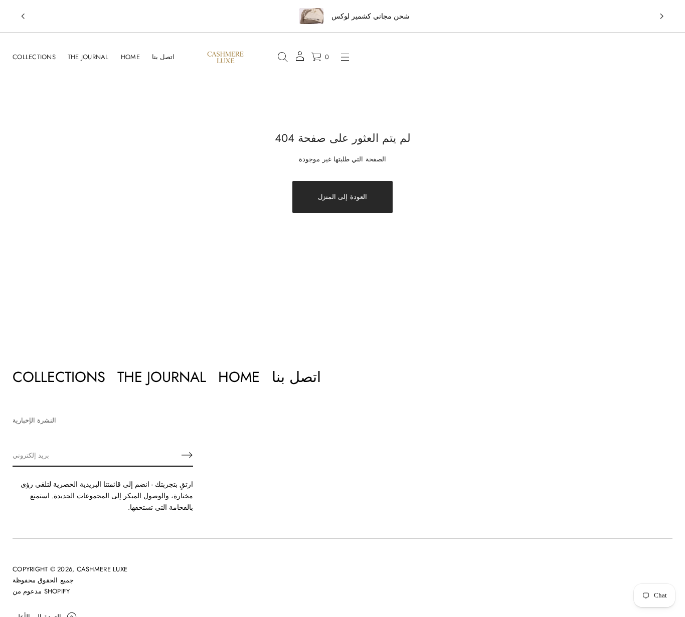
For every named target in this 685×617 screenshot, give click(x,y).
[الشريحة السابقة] (23, 17)
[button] (283, 57)
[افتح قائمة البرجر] (345, 57)
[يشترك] (187, 455)
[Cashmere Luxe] (226, 57)
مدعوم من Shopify (41, 591)
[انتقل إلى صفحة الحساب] (300, 59)
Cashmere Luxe (102, 569)
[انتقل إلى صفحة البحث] (283, 57)
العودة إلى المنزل (342, 196)
